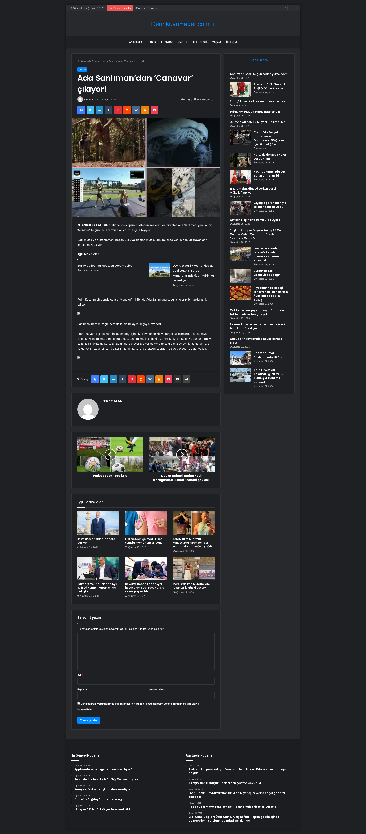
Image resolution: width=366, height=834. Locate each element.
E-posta (83, 689)
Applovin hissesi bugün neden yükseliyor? (258, 74)
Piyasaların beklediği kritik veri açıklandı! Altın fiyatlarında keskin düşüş (271, 294)
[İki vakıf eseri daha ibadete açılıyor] (98, 523)
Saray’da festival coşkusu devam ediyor (158, 8)
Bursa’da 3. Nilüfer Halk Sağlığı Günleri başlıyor (270, 86)
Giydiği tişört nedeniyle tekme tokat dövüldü (270, 205)
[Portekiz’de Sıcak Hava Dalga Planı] (240, 160)
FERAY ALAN (91, 99)
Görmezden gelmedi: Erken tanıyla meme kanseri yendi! (144, 540)
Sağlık (182, 42)
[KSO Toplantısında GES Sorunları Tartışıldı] (240, 177)
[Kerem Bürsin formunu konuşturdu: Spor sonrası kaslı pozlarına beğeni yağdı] (194, 523)
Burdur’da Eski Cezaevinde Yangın (267, 273)
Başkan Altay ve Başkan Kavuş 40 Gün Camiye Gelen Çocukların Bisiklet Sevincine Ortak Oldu (256, 234)
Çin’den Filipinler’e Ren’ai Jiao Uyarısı (255, 220)
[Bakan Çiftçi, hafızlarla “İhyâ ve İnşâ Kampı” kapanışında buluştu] (98, 568)
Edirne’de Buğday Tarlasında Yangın (255, 112)
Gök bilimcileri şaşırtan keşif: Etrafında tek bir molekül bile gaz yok (257, 312)
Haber (152, 42)
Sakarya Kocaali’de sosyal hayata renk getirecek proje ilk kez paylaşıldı (144, 587)
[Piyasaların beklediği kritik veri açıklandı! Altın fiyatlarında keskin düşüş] (240, 293)
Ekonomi (167, 42)
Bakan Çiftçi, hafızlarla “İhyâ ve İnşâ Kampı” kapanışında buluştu (97, 587)
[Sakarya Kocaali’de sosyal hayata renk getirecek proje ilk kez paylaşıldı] (146, 568)
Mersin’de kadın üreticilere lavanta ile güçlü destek (191, 586)
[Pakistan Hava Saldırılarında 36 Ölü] (240, 358)
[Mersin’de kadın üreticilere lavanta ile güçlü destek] (194, 568)
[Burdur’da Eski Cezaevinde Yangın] (240, 276)
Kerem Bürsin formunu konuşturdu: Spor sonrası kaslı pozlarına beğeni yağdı (192, 542)
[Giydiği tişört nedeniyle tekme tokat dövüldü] (240, 208)
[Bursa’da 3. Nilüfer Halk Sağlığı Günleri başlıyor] (240, 89)
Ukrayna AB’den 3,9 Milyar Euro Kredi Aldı (258, 122)
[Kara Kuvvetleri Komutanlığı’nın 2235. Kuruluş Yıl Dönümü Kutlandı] (240, 375)
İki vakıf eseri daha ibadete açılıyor (96, 540)
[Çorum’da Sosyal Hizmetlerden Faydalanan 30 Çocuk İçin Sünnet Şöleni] (240, 137)
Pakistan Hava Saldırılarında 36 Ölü (268, 355)
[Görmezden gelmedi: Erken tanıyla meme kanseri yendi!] (146, 523)
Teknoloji (200, 42)
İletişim (231, 42)
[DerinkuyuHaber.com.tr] (183, 24)
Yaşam (216, 42)
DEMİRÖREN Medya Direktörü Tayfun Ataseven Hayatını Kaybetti (266, 254)
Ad (80, 675)
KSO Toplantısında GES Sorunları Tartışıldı (270, 173)
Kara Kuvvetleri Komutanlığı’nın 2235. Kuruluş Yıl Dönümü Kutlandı (269, 376)
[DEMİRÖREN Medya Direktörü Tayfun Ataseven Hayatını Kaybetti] (240, 254)
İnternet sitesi (157, 689)
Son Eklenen (259, 60)
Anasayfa (135, 42)
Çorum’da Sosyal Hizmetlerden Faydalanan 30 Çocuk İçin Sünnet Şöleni (269, 138)
